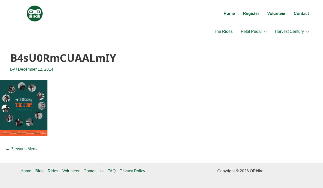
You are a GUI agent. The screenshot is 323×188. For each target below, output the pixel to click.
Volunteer (70, 171)
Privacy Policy (132, 171)
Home (25, 171)
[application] (264, 31)
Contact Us (93, 171)
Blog (39, 171)
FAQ (111, 171)
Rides (53, 171)
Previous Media (22, 149)
